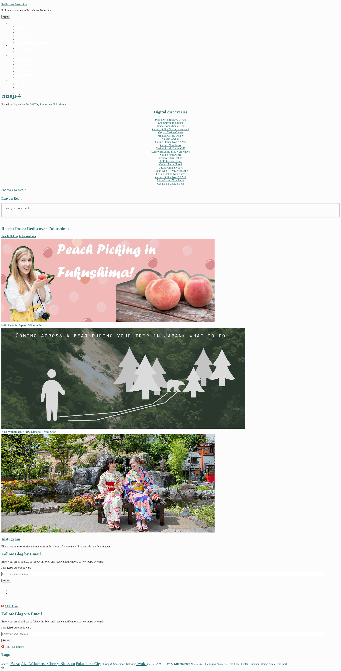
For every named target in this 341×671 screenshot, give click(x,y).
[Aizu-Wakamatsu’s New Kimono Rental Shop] (108, 531)
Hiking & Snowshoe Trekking (119, 663)
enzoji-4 (13, 189)
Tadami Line (222, 664)
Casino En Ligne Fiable (170, 183)
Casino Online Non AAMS (170, 141)
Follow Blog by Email (21, 554)
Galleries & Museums (28, 71)
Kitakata (150, 664)
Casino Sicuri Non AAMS (170, 148)
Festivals (20, 67)
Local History (164, 664)
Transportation (17, 80)
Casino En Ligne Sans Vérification (170, 151)
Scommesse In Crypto (170, 122)
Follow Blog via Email (21, 614)
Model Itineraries (25, 51)
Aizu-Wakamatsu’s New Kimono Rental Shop (28, 431)
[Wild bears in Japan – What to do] (123, 427)
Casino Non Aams (170, 145)
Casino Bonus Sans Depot (170, 125)
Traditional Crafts (238, 663)
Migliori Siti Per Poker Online (32, 42)
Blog (11, 55)
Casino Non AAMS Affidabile (170, 170)
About (12, 23)
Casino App (22, 39)
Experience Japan (25, 61)
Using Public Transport (274, 663)
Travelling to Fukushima (29, 83)
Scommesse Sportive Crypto (170, 119)
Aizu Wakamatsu (34, 664)
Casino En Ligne (25, 32)
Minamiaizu (182, 664)
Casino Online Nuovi (171, 167)
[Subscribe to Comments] (2, 646)
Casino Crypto (170, 138)
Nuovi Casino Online (28, 29)
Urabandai (254, 663)
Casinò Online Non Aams (170, 173)
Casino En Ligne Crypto (29, 35)
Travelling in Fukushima (29, 87)
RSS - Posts (11, 606)
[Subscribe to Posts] (2, 606)
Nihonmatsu (197, 664)
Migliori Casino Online (170, 135)
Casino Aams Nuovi (170, 164)
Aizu (15, 663)
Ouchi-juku (210, 663)
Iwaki (141, 663)
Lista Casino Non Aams (170, 180)
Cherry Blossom (61, 663)
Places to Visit (23, 48)
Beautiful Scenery (26, 58)
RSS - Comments (14, 646)
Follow (6, 580)
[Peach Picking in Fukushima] (108, 321)
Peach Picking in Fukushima (18, 236)
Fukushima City (88, 663)
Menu (6, 16)
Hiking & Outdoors (26, 74)
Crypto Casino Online (170, 132)
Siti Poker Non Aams (170, 161)
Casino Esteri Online (170, 157)
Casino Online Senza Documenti (170, 129)
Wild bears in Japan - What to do (21, 325)
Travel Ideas (15, 45)
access (5, 664)
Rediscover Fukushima (14, 4)
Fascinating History (26, 64)
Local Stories (23, 77)
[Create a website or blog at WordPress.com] (2, 667)
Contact (20, 26)
